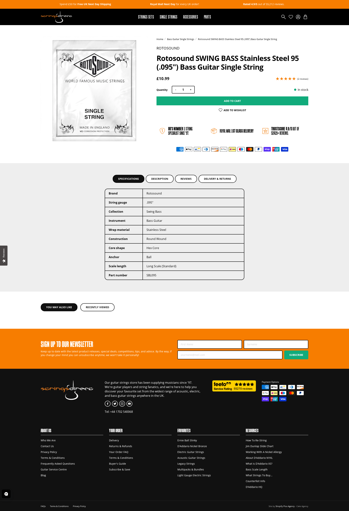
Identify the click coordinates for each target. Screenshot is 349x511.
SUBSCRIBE (296, 355)
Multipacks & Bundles (190, 469)
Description (159, 178)
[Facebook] (108, 404)
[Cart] (305, 17)
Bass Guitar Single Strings (180, 39)
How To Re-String (256, 440)
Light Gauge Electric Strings (194, 475)
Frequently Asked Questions (58, 463)
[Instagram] (122, 404)
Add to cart (232, 101)
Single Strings (168, 16)
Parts (207, 16)
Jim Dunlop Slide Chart (259, 446)
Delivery (114, 440)
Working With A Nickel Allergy (264, 452)
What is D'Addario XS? (259, 463)
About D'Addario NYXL (259, 458)
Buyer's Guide (117, 463)
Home (160, 39)
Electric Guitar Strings (190, 452)
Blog (43, 475)
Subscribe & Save (119, 469)
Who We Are (48, 440)
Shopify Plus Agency (285, 506)
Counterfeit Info (255, 481)
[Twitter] (115, 404)
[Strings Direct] (56, 17)
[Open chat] (6, 494)
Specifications (128, 178)
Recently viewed (97, 307)
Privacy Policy (49, 452)
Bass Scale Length (257, 469)
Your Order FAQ (118, 452)
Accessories (190, 16)
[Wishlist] (291, 17)
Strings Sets (146, 16)
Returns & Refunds (120, 446)
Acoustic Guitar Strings (191, 458)
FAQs (43, 506)
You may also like (59, 307)
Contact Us (47, 446)
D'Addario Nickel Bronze (192, 446)
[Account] (298, 17)
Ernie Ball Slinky (187, 440)
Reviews (186, 178)
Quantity (162, 90)
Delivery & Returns (217, 178)
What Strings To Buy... (259, 475)
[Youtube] (129, 404)
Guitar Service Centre (54, 469)
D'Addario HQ (254, 487)
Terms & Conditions (53, 458)
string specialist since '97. (180, 131)
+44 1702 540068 (121, 412)
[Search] (283, 17)
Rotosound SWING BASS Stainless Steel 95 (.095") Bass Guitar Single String (237, 39)
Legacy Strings (186, 463)
